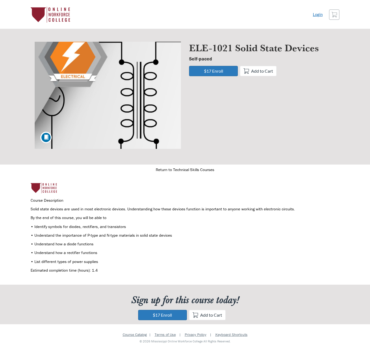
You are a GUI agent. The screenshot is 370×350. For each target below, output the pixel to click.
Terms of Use (165, 334)
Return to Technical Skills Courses (185, 169)
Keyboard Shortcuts (231, 334)
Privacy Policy (195, 334)
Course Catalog (135, 334)
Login (318, 14)
